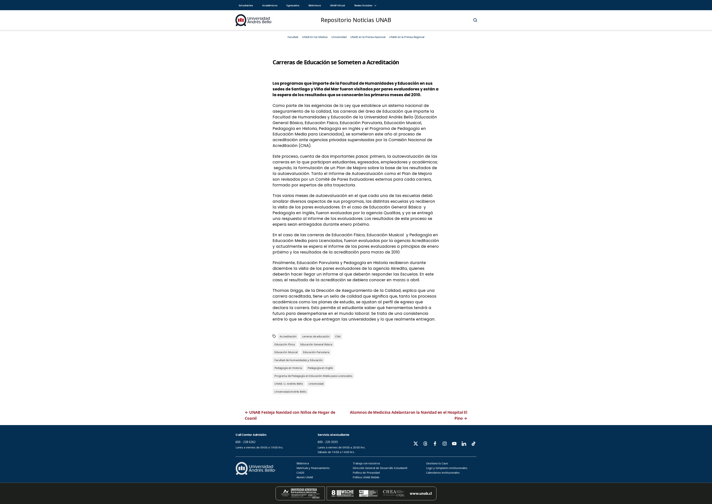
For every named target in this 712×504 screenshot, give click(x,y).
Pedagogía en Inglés (320, 368)
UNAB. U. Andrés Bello (288, 383)
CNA (338, 336)
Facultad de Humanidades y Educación (298, 360)
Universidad (338, 37)
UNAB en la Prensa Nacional (367, 37)
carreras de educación (315, 336)
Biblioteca (315, 5)
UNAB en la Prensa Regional (406, 37)
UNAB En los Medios (315, 37)
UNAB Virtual (337, 5)
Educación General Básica (316, 344)
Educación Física (284, 344)
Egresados (292, 5)
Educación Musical (285, 352)
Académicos (269, 5)
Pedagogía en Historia (288, 368)
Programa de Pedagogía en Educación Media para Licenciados (313, 376)
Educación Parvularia (316, 352)
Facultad (293, 37)
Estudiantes (246, 5)
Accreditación (288, 336)
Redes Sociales (363, 5)
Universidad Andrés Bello (290, 391)
